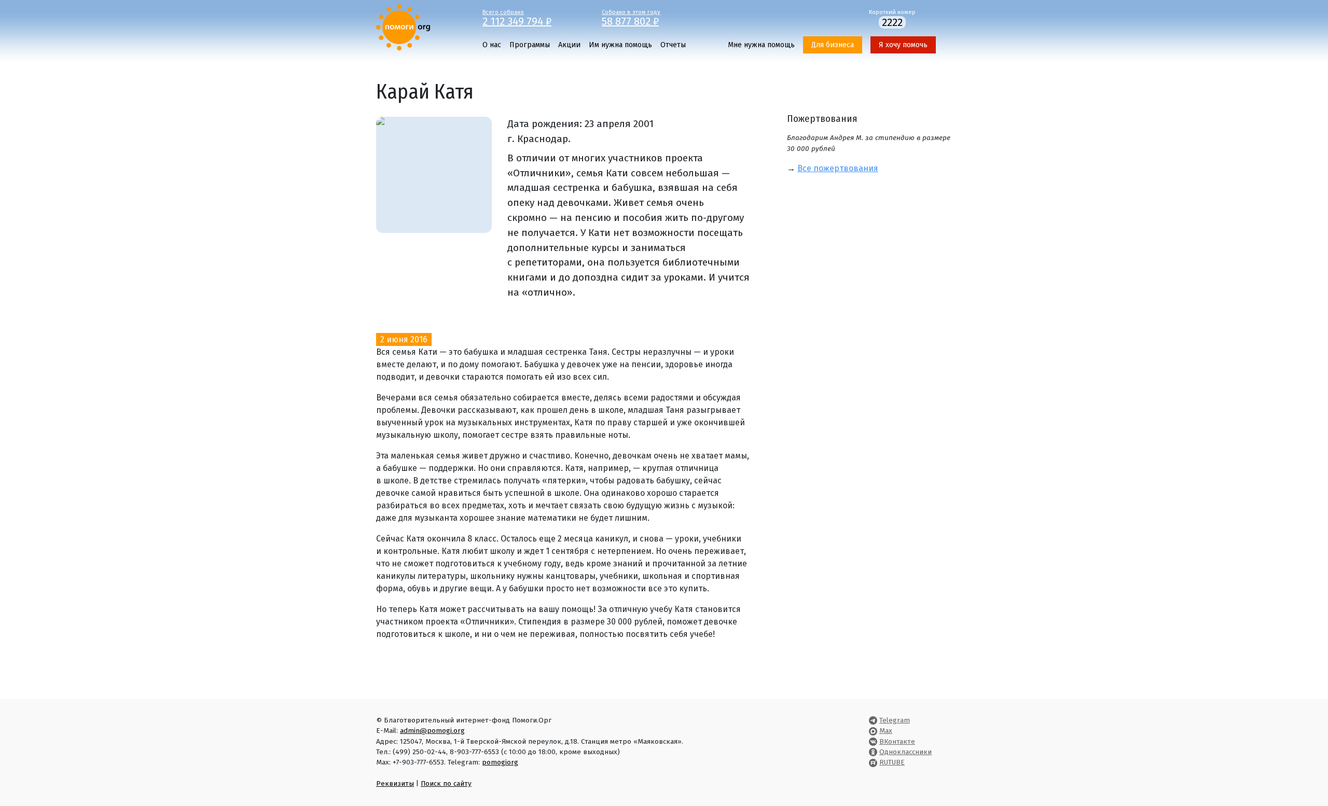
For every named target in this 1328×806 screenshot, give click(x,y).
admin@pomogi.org (432, 730)
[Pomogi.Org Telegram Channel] (873, 720)
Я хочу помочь (903, 44)
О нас (491, 44)
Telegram (894, 720)
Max (885, 730)
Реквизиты (395, 783)
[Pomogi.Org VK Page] (873, 741)
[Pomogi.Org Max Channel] (873, 730)
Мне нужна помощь (761, 44)
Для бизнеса (832, 44)
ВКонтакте (897, 741)
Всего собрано (516, 17)
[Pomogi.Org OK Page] (873, 751)
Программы (529, 44)
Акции (569, 44)
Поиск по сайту (446, 783)
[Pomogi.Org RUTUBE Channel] (873, 762)
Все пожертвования (837, 168)
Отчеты (673, 44)
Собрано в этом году (631, 17)
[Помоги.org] (403, 27)
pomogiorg (500, 762)
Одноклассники (905, 751)
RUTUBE (892, 762)
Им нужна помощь (620, 44)
